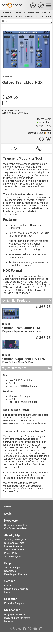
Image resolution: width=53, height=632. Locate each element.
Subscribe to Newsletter (16, 525)
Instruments (8, 17)
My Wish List (10, 621)
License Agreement (14, 546)
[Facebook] (24, 628)
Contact (8, 585)
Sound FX (46, 12)
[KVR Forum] (16, 628)
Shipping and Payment (15, 539)
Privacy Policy (11, 553)
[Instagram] (40, 628)
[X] (29, 628)
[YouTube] (35, 628)
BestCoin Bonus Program (17, 618)
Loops (19, 17)
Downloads (10, 571)
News (8, 506)
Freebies (39, 17)
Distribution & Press (14, 543)
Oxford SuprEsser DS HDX (23, 359)
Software (33, 12)
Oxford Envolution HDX (21, 328)
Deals (48, 17)
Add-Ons (29, 17)
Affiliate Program (12, 556)
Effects (20, 12)
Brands (7, 12)
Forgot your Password (15, 614)
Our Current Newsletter (15, 528)
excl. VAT (46, 129)
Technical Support (13, 567)
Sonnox (7, 76)
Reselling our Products (15, 574)
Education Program (14, 603)
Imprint (7, 592)
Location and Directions (16, 589)
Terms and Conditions (15, 549)
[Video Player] (4, 103)
